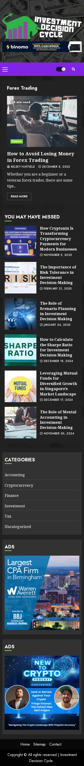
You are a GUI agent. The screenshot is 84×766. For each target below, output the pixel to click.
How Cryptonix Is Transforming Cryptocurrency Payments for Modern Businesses (20, 241)
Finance (16, 141)
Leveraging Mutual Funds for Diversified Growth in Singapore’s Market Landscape (20, 386)
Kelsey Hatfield (22, 167)
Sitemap (39, 744)
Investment (15, 505)
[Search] (73, 69)
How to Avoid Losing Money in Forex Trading (42, 121)
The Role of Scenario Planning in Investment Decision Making (20, 314)
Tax (8, 516)
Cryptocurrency (19, 485)
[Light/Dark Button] (60, 69)
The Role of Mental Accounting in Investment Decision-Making (20, 422)
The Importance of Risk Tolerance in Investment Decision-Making (20, 277)
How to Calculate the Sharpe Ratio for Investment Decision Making (20, 350)
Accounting (15, 474)
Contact (55, 744)
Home (25, 744)
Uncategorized (18, 526)
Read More (19, 196)
